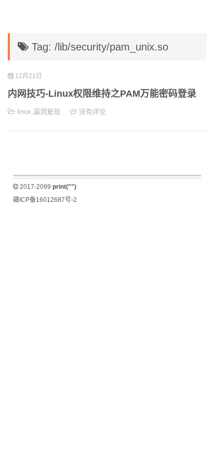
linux (24, 111)
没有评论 (92, 111)
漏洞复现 (46, 111)
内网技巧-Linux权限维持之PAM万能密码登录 (102, 93)
